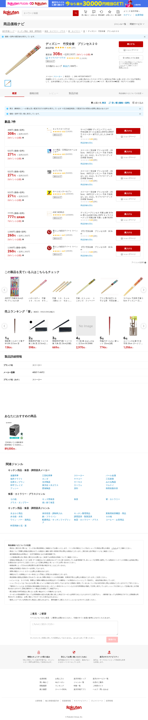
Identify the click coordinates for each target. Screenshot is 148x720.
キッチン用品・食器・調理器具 (29, 31)
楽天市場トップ (8, 31)
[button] (94, 13)
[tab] (14, 93)
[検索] (76, 13)
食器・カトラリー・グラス (55, 31)
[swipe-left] (4, 290)
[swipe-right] (143, 290)
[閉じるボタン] (145, 36)
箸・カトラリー (74, 31)
